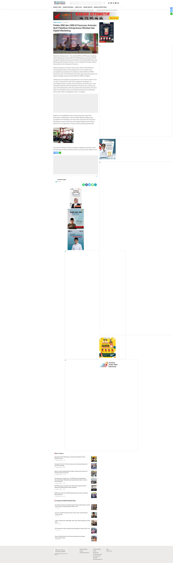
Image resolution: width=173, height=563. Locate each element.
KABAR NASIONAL (68, 7)
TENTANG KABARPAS (83, 549)
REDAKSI (81, 551)
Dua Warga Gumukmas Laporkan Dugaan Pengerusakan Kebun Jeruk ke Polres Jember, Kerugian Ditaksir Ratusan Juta (72, 505)
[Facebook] (171, 8)
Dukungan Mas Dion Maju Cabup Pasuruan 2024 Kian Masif (69, 10)
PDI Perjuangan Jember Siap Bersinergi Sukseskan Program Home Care (72, 528)
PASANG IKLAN (95, 552)
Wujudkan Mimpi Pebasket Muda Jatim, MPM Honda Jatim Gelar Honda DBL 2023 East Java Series (105, 10)
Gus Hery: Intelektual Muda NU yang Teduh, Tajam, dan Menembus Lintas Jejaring (71, 513)
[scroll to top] (166, 561)
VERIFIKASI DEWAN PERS (84, 552)
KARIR (107, 549)
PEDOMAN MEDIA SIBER (97, 554)
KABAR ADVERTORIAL (100, 7)
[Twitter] (171, 11)
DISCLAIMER (95, 557)
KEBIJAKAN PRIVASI (96, 556)
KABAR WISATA (88, 7)
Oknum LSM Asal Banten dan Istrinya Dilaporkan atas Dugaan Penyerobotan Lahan (70, 537)
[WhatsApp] (171, 13)
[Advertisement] (75, 103)
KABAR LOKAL (57, 7)
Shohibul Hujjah (61, 180)
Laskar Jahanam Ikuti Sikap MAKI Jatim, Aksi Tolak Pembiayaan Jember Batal (72, 521)
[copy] (95, 184)
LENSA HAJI (78, 7)
